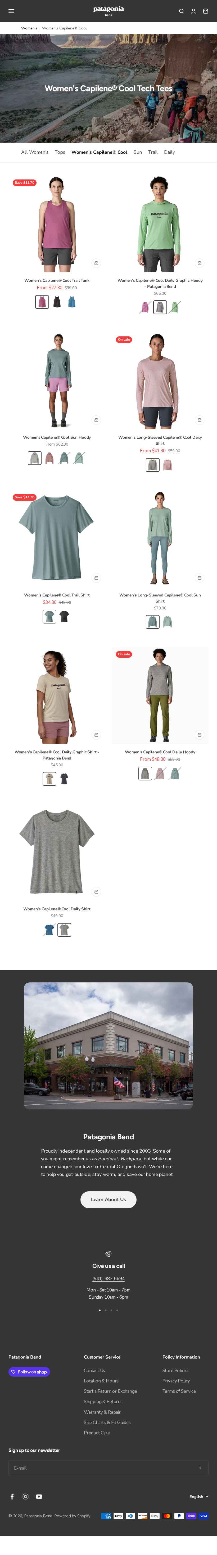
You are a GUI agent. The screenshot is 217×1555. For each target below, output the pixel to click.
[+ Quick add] (96, 263)
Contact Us (94, 1371)
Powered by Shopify (72, 1516)
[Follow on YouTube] (39, 1496)
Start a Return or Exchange (110, 1391)
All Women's (34, 152)
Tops (60, 152)
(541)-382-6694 (108, 1279)
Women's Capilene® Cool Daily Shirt (56, 909)
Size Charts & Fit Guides (107, 1423)
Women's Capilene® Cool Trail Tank (56, 280)
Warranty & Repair (102, 1412)
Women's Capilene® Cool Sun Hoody (57, 437)
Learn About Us (108, 1199)
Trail (153, 152)
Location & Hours (101, 1381)
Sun (138, 152)
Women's (29, 28)
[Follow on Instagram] (25, 1496)
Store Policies (176, 1371)
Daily (169, 152)
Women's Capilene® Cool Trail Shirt (56, 595)
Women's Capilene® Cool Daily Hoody (160, 752)
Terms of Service (179, 1391)
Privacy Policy (176, 1381)
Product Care (97, 1433)
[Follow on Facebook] (12, 1496)
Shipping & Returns (103, 1402)
